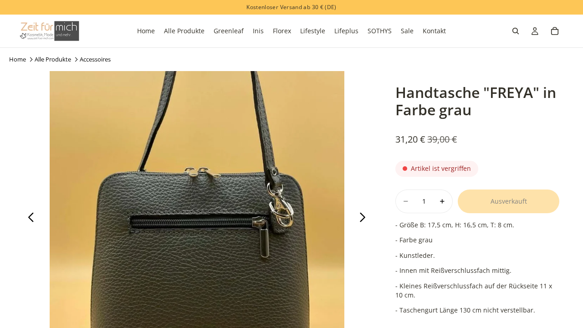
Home (17, 59)
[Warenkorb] (555, 31)
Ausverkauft (509, 201)
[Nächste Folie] (365, 218)
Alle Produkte (53, 59)
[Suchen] (516, 31)
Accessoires (95, 59)
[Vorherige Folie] (28, 218)
